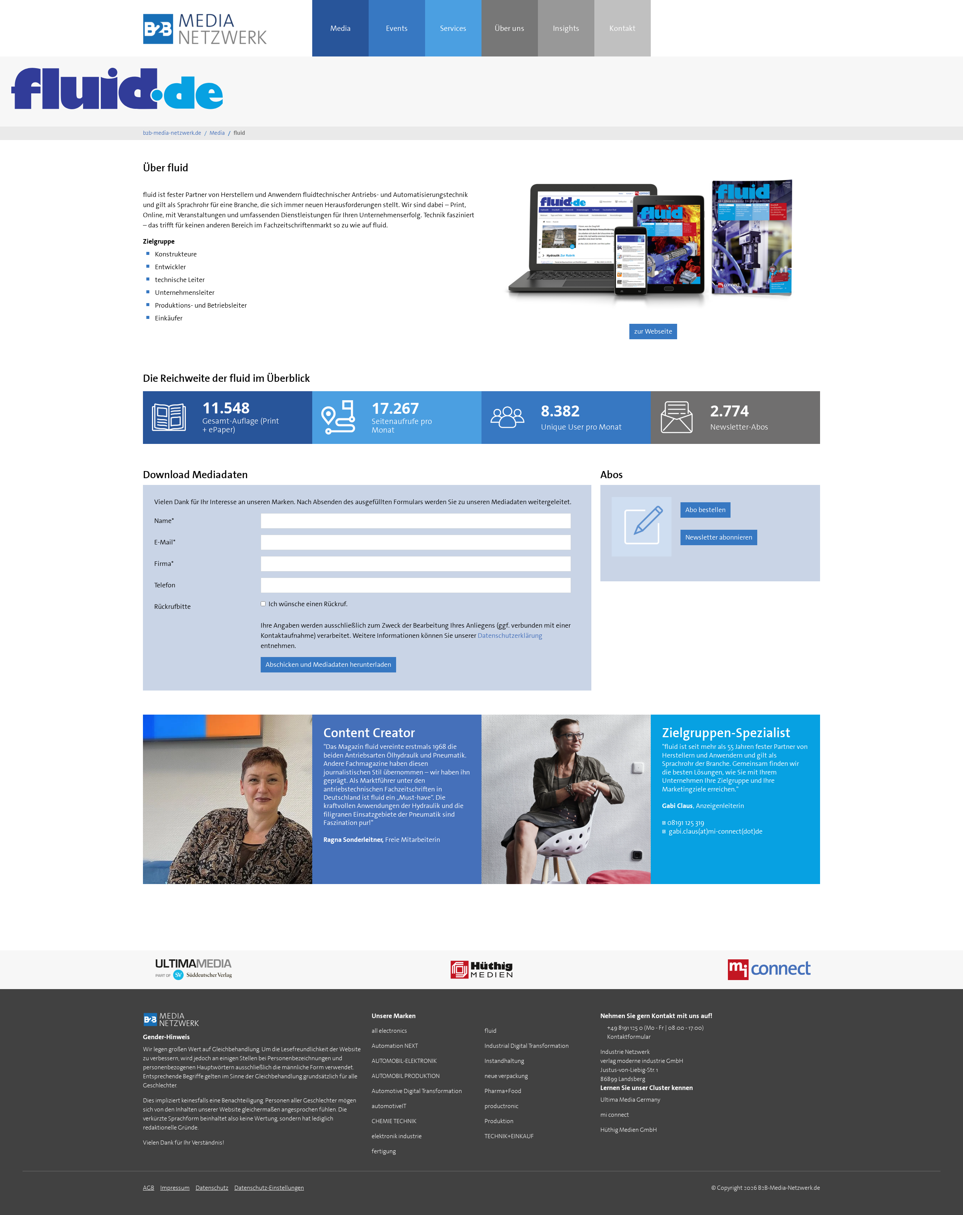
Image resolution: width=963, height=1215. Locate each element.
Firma (164, 563)
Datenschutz (212, 1188)
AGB (148, 1188)
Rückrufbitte (172, 606)
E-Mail (165, 542)
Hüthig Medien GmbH (628, 1130)
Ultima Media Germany (630, 1100)
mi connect (614, 1115)
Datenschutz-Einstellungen (269, 1188)
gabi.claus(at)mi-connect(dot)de (716, 831)
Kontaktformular (629, 1037)
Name (164, 520)
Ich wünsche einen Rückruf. (307, 603)
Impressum (175, 1188)
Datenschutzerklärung (510, 635)
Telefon (164, 585)
